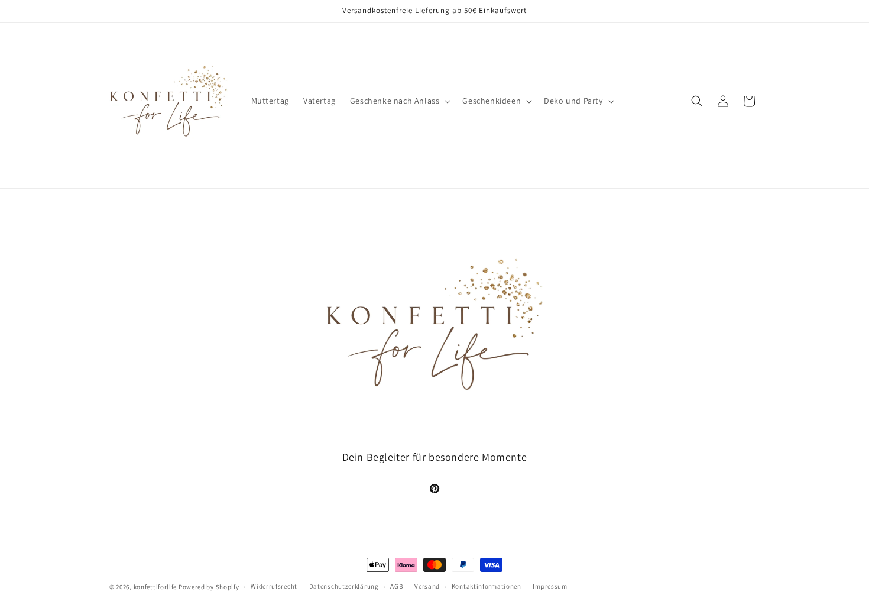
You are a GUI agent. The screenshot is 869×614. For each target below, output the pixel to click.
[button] (399, 100)
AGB (396, 586)
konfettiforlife (155, 587)
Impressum (550, 586)
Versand (427, 586)
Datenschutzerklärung (344, 586)
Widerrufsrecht (274, 586)
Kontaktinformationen (486, 586)
